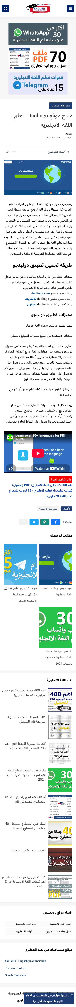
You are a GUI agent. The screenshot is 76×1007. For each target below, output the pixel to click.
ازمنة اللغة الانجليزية (60, 924)
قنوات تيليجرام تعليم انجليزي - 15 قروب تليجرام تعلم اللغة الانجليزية (40, 493)
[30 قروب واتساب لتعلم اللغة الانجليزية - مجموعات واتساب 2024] (55, 627)
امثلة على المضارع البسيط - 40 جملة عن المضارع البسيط (25, 826)
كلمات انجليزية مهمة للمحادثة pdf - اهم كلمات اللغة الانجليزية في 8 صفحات (23, 882)
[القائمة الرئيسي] (70, 8)
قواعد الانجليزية (24, 931)
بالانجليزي (23, 1000)
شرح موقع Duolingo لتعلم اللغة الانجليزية (57, 591)
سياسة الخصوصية (19, 993)
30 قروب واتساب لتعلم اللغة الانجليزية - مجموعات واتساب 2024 (57, 657)
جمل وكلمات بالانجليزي (58, 931)
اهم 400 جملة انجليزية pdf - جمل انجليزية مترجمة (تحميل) (24, 693)
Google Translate (15, 975)
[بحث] (5, 8)
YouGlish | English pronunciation (25, 961)
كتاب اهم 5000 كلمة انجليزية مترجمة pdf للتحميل (27, 720)
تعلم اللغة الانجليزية (60, 105)
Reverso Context (15, 968)
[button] (55, 522)
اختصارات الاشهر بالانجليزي (28, 851)
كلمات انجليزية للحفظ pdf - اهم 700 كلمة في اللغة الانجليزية (25, 746)
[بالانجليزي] (38, 8)
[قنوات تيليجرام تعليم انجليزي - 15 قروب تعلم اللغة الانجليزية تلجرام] (20, 564)
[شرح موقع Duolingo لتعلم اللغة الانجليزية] (55, 564)
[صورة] (60, 700)
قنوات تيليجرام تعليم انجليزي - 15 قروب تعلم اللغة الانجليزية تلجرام (20, 594)
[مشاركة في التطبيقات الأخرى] (23, 522)
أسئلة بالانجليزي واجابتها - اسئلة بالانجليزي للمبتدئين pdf (25, 800)
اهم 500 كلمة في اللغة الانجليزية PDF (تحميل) (42, 485)
